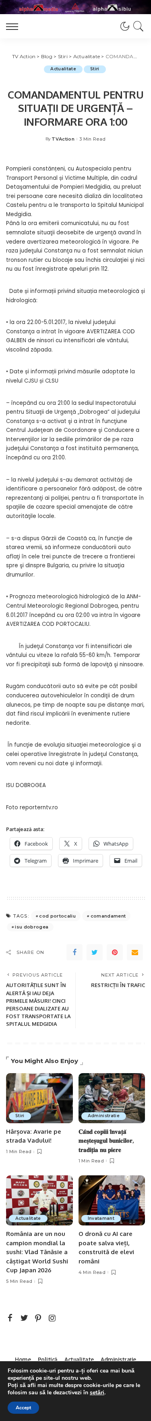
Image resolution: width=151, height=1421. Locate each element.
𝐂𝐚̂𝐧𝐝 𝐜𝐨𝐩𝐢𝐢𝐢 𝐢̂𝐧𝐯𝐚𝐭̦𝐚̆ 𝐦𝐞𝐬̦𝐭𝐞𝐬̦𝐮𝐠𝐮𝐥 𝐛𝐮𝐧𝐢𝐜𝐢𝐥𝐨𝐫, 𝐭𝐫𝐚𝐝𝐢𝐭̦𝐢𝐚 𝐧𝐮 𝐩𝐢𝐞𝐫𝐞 (106, 1141)
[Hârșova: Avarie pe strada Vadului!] (39, 1098)
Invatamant (101, 1218)
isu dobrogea (31, 927)
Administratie (104, 1115)
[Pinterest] (115, 952)
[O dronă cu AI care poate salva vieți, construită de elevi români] (112, 1200)
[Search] (137, 26)
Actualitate (63, 69)
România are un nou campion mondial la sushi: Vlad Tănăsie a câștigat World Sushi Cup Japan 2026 (37, 1252)
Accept (23, 1407)
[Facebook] (74, 952)
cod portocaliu (57, 916)
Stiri (94, 69)
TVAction (63, 139)
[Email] (135, 952)
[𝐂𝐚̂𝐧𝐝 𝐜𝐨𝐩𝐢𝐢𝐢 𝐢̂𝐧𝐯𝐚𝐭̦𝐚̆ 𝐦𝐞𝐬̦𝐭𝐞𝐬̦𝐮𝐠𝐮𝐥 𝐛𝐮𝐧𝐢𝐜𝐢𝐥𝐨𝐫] (112, 1098)
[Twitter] (95, 952)
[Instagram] (52, 1318)
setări (97, 1392)
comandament (108, 916)
